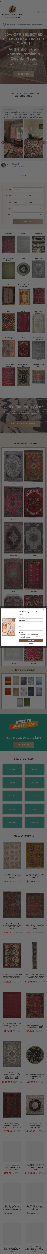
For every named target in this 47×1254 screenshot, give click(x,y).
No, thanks (31, 643)
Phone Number (22, 620)
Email (20, 626)
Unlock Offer (31, 640)
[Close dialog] (44, 610)
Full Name (21, 614)
